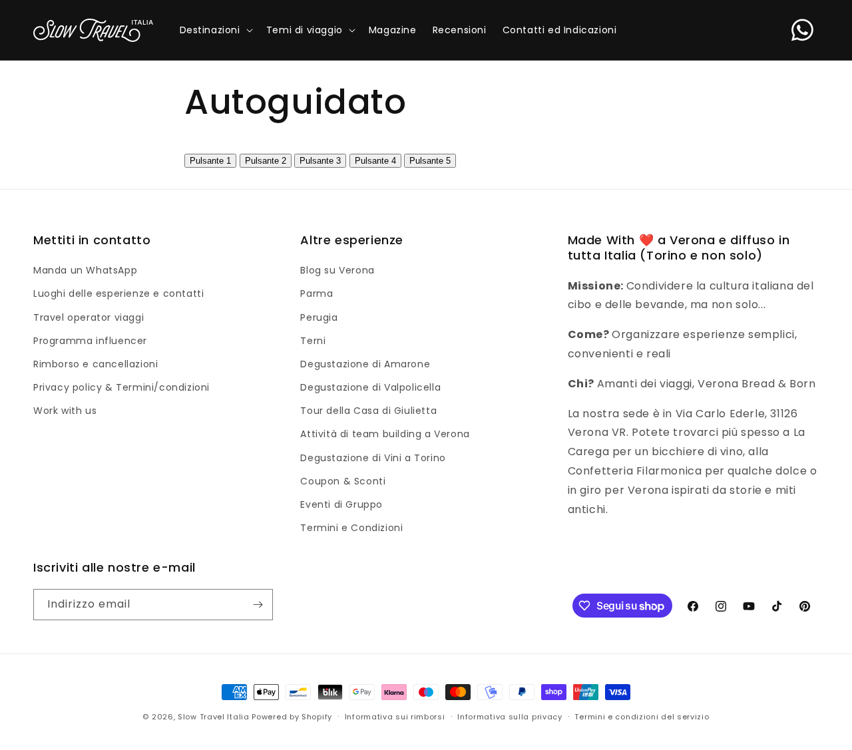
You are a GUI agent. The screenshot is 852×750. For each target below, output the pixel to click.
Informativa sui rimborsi (395, 716)
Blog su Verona (337, 270)
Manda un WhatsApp (85, 270)
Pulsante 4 (375, 161)
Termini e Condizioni (351, 527)
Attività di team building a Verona (384, 434)
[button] (215, 30)
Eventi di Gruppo (341, 504)
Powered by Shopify (292, 716)
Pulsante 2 (265, 161)
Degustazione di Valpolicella (370, 387)
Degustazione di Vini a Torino (372, 458)
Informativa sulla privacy (509, 716)
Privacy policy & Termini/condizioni (121, 387)
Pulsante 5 (430, 161)
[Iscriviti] (257, 604)
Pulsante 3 (320, 161)
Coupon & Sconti (342, 481)
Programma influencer (90, 340)
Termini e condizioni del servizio (641, 716)
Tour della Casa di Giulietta (368, 410)
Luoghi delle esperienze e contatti (118, 293)
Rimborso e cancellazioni (95, 364)
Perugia (318, 317)
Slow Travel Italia (214, 716)
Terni (312, 340)
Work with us (65, 410)
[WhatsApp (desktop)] (802, 30)
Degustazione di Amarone (365, 364)
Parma (316, 293)
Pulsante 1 (210, 161)
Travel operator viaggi (88, 317)
